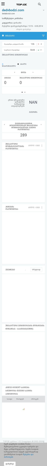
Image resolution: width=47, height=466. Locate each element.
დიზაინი (17, 23)
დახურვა (10, 464)
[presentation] (14, 72)
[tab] (23, 10)
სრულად (36, 270)
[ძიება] (39, 4)
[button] (35, 145)
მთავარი (9, 36)
